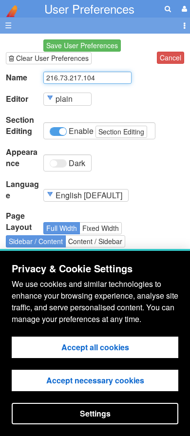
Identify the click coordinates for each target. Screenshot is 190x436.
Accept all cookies (95, 347)
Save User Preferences (82, 45)
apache (9, 11)
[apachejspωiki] (9, 8)
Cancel (170, 57)
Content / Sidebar (95, 241)
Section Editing (20, 125)
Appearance (22, 158)
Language (22, 190)
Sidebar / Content (36, 241)
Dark (76, 163)
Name (16, 77)
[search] (167, 8)
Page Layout (19, 221)
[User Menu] (183, 8)
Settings (95, 413)
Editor (17, 99)
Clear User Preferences (51, 58)
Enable (105, 130)
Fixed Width (100, 228)
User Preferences (89, 8)
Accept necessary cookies (95, 380)
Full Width (61, 228)
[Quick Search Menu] (167, 8)
